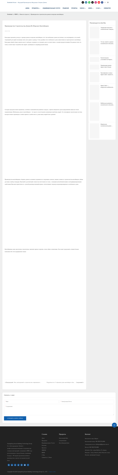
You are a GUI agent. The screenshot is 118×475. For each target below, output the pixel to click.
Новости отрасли (24, 14)
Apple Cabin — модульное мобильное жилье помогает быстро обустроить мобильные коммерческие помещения (107, 86)
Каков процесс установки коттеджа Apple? (106, 58)
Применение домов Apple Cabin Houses (106, 66)
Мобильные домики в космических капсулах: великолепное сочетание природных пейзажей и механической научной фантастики (107, 104)
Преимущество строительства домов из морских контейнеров (47, 14)
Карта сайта (52, 471)
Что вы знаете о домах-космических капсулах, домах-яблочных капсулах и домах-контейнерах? (107, 42)
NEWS (16, 14)
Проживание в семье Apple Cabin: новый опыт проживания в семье (107, 73)
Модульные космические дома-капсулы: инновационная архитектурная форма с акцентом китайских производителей (107, 125)
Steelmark (10, 14)
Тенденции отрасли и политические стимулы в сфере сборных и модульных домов (107, 28)
